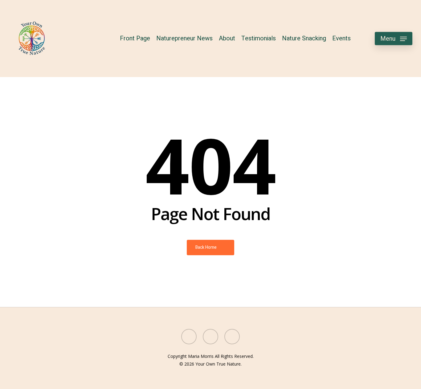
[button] (393, 38)
